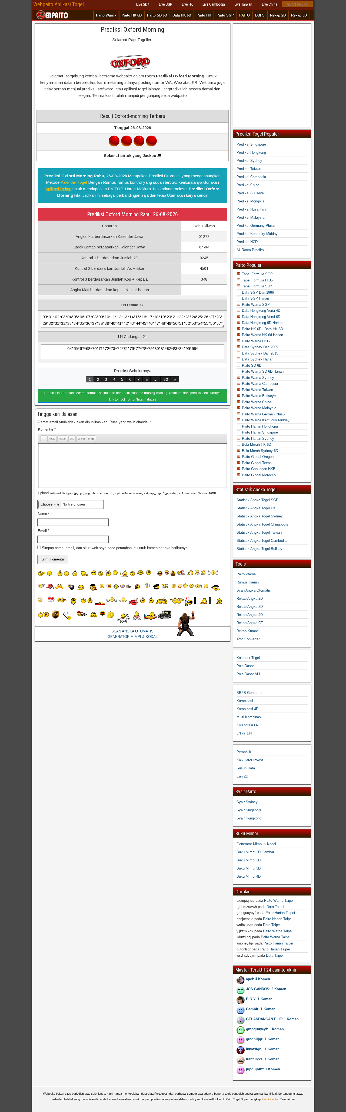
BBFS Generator (249, 693)
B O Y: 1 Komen (259, 999)
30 (166, 379)
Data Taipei (275, 907)
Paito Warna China (256, 402)
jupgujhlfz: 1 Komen (263, 1069)
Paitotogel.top (270, 1099)
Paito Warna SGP (255, 305)
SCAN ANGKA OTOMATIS (132, 631)
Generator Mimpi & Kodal (256, 844)
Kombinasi (245, 701)
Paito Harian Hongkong (259, 426)
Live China (269, 4)
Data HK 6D (181, 15)
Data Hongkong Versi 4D (260, 311)
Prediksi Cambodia (251, 177)
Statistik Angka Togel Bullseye (260, 549)
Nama (43, 514)
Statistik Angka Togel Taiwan (259, 532)
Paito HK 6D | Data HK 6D (262, 329)
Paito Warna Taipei (279, 900)
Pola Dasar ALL (249, 674)
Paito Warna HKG (255, 341)
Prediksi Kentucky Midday (257, 234)
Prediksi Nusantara (251, 209)
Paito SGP (225, 15)
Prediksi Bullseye (250, 193)
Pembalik (244, 752)
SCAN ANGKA (297, 4)
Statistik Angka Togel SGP (257, 500)
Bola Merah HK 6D (256, 444)
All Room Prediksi (251, 250)
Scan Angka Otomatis (254, 590)
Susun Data (246, 768)
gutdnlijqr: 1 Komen (263, 1039)
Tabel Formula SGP (257, 274)
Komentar (47, 429)
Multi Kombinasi (249, 717)
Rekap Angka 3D (250, 607)
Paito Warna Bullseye (258, 396)
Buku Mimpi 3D (249, 868)
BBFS (260, 15)
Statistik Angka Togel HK (256, 508)
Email (43, 531)
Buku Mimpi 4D (249, 876)
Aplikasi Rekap (58, 188)
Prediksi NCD (247, 242)
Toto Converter (248, 639)
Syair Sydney (247, 802)
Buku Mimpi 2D (249, 860)
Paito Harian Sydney (257, 439)
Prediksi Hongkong (251, 152)
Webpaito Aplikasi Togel (58, 4)
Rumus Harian (248, 582)
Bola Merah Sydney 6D (259, 451)
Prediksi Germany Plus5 (256, 226)
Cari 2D (242, 776)
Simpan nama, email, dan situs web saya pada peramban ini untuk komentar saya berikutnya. (115, 548)
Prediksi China (248, 185)
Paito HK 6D (132, 15)
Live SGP (165, 4)
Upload (127, 493)
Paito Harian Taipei (280, 913)
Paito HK (204, 15)
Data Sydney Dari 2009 (259, 347)
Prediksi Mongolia (250, 201)
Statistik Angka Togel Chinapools (262, 524)
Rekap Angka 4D (250, 615)
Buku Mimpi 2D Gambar (255, 852)
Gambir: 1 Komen (260, 1009)
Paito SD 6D (157, 15)
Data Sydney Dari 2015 (259, 353)
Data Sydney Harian (257, 359)
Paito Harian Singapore (259, 432)
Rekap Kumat (247, 631)
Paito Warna (106, 15)
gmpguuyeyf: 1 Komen (265, 1029)
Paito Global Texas (256, 463)
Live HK (187, 4)
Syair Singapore (249, 810)
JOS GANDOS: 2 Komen (266, 989)
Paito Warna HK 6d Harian (262, 335)
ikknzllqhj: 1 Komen (263, 1049)
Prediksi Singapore (251, 144)
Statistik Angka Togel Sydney (260, 516)
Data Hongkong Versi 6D (260, 317)
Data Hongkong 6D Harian (261, 323)
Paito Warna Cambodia (259, 384)
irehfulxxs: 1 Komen (263, 1059)
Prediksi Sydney (249, 161)
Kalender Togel (74, 182)
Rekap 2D (278, 15)
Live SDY (142, 4)
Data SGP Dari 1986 (257, 292)
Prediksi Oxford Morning (132, 29)
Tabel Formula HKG (257, 280)
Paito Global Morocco (258, 475)
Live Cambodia (213, 4)
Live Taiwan (243, 4)
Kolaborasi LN (247, 725)
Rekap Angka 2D (250, 598)
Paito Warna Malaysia (258, 408)
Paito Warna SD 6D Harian (262, 371)
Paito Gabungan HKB (258, 469)
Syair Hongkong (249, 818)
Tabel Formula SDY (256, 286)
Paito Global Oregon (257, 457)
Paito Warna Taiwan (257, 390)
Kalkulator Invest (250, 760)
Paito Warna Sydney (257, 378)
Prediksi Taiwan (249, 169)
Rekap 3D (299, 15)
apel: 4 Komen (258, 979)
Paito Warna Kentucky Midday (265, 420)
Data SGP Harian (255, 298)
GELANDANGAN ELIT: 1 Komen (272, 1019)
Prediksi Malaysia (250, 217)
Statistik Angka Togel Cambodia (262, 541)
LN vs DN (244, 733)
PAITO (244, 15)
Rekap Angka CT (250, 623)
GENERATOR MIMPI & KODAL (133, 637)
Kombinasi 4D (247, 709)
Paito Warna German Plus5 (263, 414)
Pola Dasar (245, 666)
